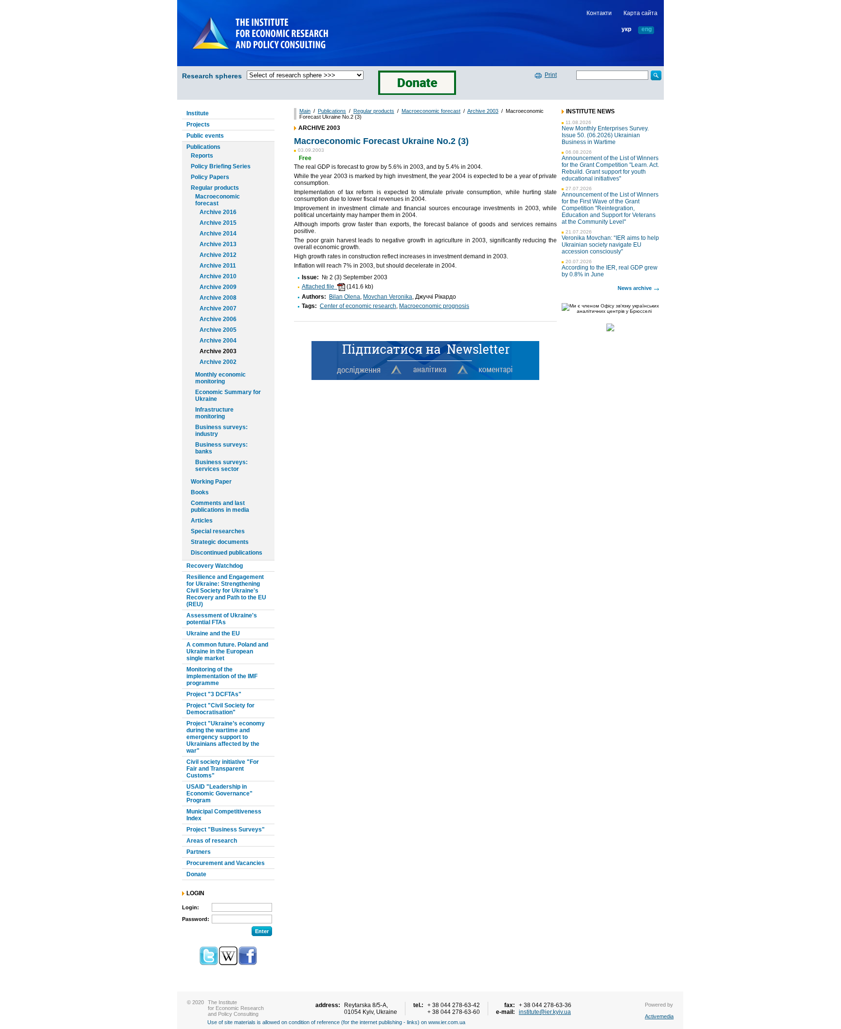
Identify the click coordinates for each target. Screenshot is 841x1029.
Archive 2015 (218, 222)
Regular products (215, 187)
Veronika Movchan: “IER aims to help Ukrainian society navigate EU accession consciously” (610, 245)
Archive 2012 (218, 255)
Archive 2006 (218, 319)
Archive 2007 (218, 308)
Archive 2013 (218, 244)
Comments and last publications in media (220, 506)
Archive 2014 (218, 233)
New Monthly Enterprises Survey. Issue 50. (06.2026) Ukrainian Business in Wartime (605, 135)
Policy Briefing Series (221, 166)
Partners (198, 851)
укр (626, 29)
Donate (196, 874)
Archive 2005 (218, 329)
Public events (205, 135)
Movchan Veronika (387, 296)
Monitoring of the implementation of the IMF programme (221, 676)
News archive (635, 288)
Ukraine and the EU (213, 633)
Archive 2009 (218, 287)
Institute (197, 113)
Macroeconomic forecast (217, 200)
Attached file (319, 286)
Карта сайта (640, 13)
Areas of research (211, 840)
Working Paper (211, 481)
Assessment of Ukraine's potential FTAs (221, 619)
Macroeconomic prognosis (434, 306)
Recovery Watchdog (214, 565)
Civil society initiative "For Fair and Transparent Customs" (222, 768)
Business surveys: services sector (221, 465)
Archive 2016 (218, 212)
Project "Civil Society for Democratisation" (220, 709)
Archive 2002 (218, 362)
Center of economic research (358, 306)
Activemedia (659, 1016)
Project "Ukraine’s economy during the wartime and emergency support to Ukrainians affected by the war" (225, 737)
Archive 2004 (218, 340)
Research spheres (212, 76)
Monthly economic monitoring (220, 378)
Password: (195, 919)
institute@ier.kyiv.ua (545, 1012)
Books (200, 492)
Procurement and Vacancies (225, 863)
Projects (198, 124)
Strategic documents (220, 542)
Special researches (218, 531)
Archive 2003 (218, 351)
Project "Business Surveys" (225, 829)
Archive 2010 (218, 276)
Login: (190, 907)
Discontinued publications (226, 552)
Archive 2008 (218, 297)
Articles (202, 520)
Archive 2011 (218, 265)
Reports (202, 155)
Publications (203, 147)
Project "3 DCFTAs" (213, 694)
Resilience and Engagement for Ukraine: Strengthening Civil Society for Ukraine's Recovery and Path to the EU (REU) (226, 591)
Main (305, 111)
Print (551, 75)
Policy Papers (210, 177)
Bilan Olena (344, 296)
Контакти (599, 13)
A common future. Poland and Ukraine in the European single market (227, 651)
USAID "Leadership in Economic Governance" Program (219, 793)
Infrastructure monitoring (214, 413)
